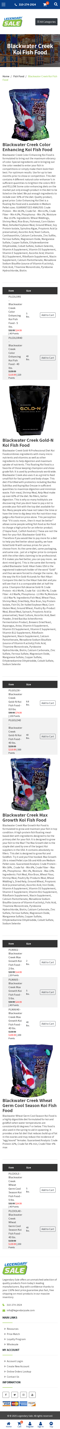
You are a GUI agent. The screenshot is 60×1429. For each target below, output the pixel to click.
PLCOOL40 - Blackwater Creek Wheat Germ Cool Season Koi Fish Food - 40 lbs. (15, 1224)
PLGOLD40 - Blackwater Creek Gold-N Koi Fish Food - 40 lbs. (15, 731)
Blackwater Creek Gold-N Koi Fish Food (28, 442)
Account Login (15, 1361)
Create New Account (18, 1366)
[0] (45, 4)
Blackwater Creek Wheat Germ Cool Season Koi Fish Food (29, 1105)
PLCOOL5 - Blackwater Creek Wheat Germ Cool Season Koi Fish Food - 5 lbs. (15, 1187)
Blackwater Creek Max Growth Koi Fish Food (25, 817)
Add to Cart (48, 315)
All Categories (48, 21)
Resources (12, 1328)
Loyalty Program (16, 1339)
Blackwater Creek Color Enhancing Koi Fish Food (27, 146)
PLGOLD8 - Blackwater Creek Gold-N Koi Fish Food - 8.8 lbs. (15, 699)
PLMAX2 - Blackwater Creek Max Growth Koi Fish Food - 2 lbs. (15, 959)
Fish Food (18, 76)
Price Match (13, 1334)
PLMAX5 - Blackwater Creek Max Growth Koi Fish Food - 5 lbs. (15, 989)
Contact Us (13, 1376)
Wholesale (12, 1344)
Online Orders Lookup (19, 1371)
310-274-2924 (27, 4)
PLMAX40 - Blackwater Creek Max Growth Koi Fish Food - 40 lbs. (15, 1019)
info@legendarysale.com (21, 1310)
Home (5, 76)
